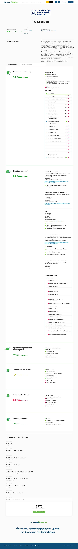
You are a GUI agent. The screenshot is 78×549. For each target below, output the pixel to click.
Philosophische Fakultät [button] (52, 114)
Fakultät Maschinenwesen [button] (53, 129)
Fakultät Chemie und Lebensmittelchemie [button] (56, 99)
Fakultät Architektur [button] (52, 132)
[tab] (58, 96)
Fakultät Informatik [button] (51, 126)
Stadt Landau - (9, 444)
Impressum (21, 545)
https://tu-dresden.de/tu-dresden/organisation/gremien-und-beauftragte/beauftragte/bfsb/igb (56, 243)
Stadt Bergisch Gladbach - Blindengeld (16, 458)
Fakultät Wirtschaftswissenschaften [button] (55, 144)
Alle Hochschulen (8, 545)
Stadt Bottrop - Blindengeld (13, 465)
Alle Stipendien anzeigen (39, 511)
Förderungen (39, 2)
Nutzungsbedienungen (29, 545)
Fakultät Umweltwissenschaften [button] (54, 138)
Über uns (37, 545)
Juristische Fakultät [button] (52, 111)
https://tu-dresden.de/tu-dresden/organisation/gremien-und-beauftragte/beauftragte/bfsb (56, 182)
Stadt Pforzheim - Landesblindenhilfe (15, 500)
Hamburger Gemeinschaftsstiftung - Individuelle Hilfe (19, 472)
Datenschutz (15, 545)
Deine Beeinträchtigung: (13, 64)
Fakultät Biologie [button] (51, 96)
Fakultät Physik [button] (51, 105)
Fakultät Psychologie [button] (52, 108)
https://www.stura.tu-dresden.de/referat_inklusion (54, 221)
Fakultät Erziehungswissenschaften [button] (55, 150)
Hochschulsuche (25, 2)
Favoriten (33, 2)
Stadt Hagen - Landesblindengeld (14, 493)
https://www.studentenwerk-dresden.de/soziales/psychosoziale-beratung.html (57, 204)
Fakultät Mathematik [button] (52, 102)
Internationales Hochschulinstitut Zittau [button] (55, 157)
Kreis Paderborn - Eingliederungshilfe (15, 486)
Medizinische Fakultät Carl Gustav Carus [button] (56, 147)
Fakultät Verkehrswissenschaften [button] (54, 141)
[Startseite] (11, 2)
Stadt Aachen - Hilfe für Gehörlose (15, 451)
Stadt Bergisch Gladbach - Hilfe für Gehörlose (17, 479)
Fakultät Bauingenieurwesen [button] (53, 135)
